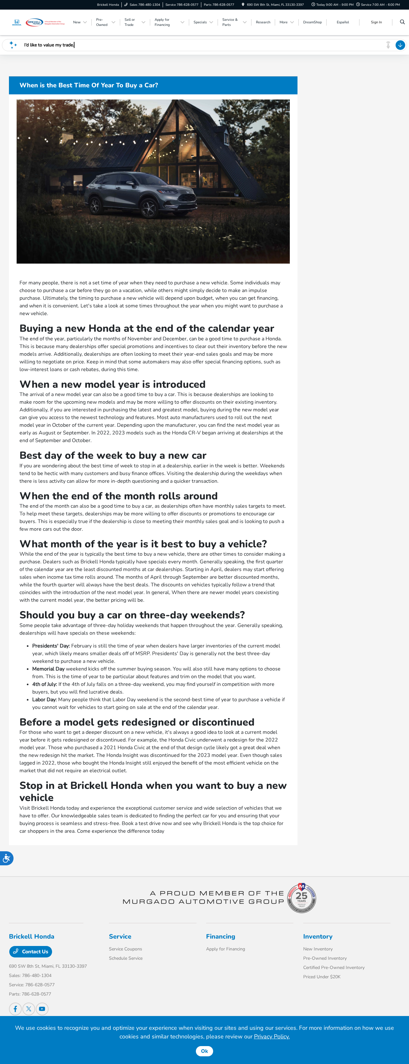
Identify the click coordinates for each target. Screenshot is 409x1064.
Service (120, 936)
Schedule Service (126, 958)
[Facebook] (15, 1009)
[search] (402, 22)
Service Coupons (125, 949)
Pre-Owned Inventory (325, 958)
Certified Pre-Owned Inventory (334, 968)
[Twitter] (28, 1009)
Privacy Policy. (272, 1036)
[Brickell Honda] (38, 22)
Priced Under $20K (322, 977)
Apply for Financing (225, 949)
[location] (243, 5)
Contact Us (34, 951)
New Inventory (318, 949)
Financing (220, 936)
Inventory (318, 936)
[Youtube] (42, 1009)
